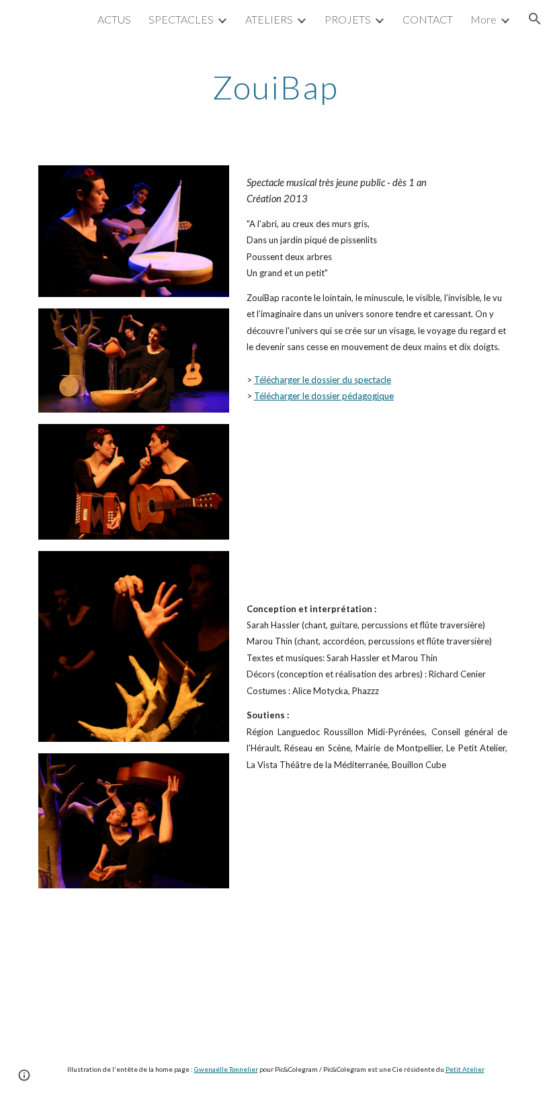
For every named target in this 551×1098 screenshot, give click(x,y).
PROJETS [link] (348, 19)
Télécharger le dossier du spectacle (322, 379)
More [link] (483, 19)
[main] (276, 84)
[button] (535, 19)
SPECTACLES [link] (181, 19)
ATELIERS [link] (269, 19)
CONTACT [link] (427, 19)
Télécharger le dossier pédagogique (324, 395)
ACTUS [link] (114, 19)
